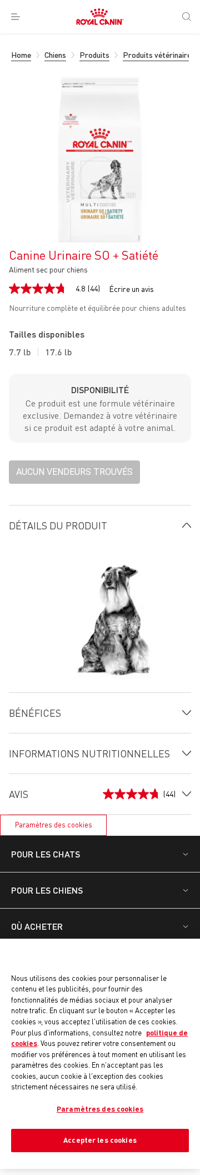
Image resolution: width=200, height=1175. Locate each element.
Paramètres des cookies (53, 824)
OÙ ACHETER (37, 926)
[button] (74, 472)
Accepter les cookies (100, 1140)
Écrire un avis (131, 289)
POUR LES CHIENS (47, 890)
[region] (100, 1054)
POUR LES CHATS (45, 854)
